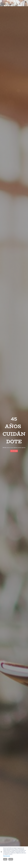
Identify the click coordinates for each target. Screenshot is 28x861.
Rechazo (10, 859)
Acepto (5, 859)
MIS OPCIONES (14, 451)
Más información (6, 855)
